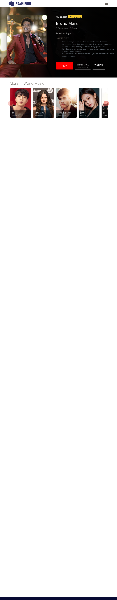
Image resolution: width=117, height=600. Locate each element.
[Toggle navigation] (106, 3)
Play (65, 65)
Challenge (83, 65)
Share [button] (99, 65)
